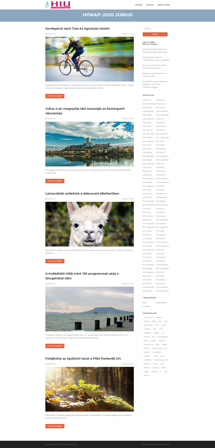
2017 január (160, 238)
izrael (157, 344)
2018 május (147, 212)
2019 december (148, 179)
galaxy (146, 340)
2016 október (147, 246)
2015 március (161, 280)
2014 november (162, 287)
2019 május (147, 190)
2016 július (160, 250)
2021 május (160, 145)
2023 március (161, 104)
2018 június (160, 209)
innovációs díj (148, 344)
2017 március (161, 235)
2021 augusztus (148, 141)
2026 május (160, 100)
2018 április (160, 212)
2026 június (147, 100)
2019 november (162, 179)
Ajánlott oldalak (163, 5)
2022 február (147, 130)
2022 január (160, 130)
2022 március (161, 126)
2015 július (160, 272)
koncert (146, 348)
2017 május (160, 231)
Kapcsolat (150, 5)
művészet (147, 356)
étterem (146, 375)
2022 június (147, 122)
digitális (156, 333)
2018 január (147, 220)
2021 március (161, 149)
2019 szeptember (162, 182)
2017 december (162, 220)
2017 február (147, 238)
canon (161, 329)
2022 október (147, 115)
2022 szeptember (162, 115)
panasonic (147, 364)
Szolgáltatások (161, 302)
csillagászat (147, 333)
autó (166, 321)
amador (159, 317)
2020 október (147, 160)
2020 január (160, 175)
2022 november (162, 111)
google (153, 340)
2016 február (147, 261)
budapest (147, 329)
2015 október (147, 268)
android (146, 321)
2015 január (160, 283)
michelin (146, 352)
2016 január (160, 261)
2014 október (147, 291)
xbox (166, 371)
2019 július (160, 186)
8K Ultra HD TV (149, 317)
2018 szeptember (149, 205)
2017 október (161, 223)
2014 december (148, 287)
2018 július (147, 209)
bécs (154, 329)
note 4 (162, 356)
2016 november (162, 242)
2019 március (148, 194)
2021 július (160, 141)
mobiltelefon (156, 352)
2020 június (147, 167)
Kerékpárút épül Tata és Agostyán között (77, 28)
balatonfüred (148, 325)
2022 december (148, 111)
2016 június (147, 253)
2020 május (160, 167)
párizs (156, 364)
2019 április (160, 190)
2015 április (147, 280)
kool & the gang (157, 348)
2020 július (160, 164)
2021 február (147, 152)
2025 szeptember (149, 104)
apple (154, 321)
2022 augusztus (148, 119)
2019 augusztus (148, 186)
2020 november (162, 156)
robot (162, 364)
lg (165, 348)
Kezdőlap (138, 5)
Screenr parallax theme (149, 444)
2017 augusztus (162, 227)
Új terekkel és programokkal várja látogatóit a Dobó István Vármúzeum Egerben (155, 84)
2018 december (162, 197)
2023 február (147, 107)
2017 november (148, 223)
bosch (164, 325)
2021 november (162, 134)
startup (163, 368)
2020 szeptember (162, 160)
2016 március (161, 257)
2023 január (160, 107)
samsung (155, 368)
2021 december (148, 134)
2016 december (148, 242)
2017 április (147, 235)
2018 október (161, 201)
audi (160, 321)
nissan (155, 356)
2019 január (147, 197)
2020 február (147, 175)
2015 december (148, 265)
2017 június (147, 231)
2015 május (160, 276)
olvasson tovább (54, 96)
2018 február (161, 216)
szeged (146, 371)
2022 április (147, 126)
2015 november (162, 265)
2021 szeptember (162, 137)
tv (160, 371)
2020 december (148, 156)
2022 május (160, 122)
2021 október (147, 137)
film (153, 337)
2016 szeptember (162, 246)
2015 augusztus (148, 272)
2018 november (148, 201)
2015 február (147, 283)
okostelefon (148, 360)
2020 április (147, 171)
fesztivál (146, 337)
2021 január (160, 152)
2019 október (147, 182)
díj (163, 333)
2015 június (147, 276)
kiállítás (164, 344)
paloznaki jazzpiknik (161, 360)
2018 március (148, 216)
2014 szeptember (162, 291)
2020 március (161, 171)
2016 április (147, 257)
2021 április (147, 149)
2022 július (160, 119)
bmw (157, 325)
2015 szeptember (162, 268)
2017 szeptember (149, 227)
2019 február (161, 194)
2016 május (160, 253)
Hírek (132, 34)
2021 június (147, 145)
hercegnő (161, 340)
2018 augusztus (162, 205)
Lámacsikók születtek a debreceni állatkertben (82, 193)
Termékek (146, 306)
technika (154, 371)
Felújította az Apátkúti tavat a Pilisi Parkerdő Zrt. (83, 358)
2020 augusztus (148, 164)
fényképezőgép (163, 337)
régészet (146, 368)
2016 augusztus (148, 250)
